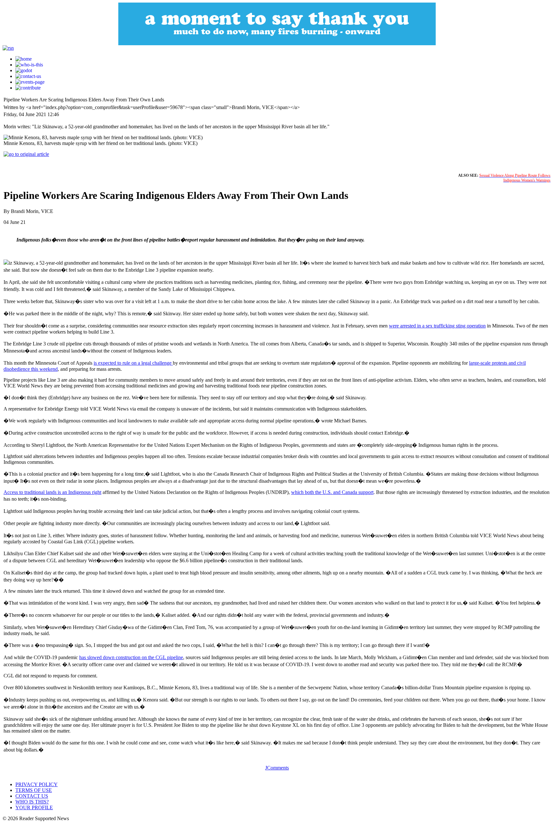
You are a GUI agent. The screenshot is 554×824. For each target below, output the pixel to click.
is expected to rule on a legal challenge (133, 363)
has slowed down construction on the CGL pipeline (131, 657)
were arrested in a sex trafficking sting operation (437, 325)
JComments (277, 767)
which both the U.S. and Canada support (332, 492)
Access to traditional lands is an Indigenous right (52, 492)
